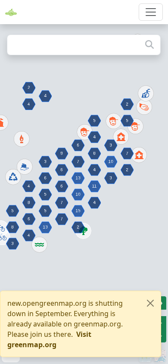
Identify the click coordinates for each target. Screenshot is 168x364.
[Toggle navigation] (151, 12)
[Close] (150, 303)
